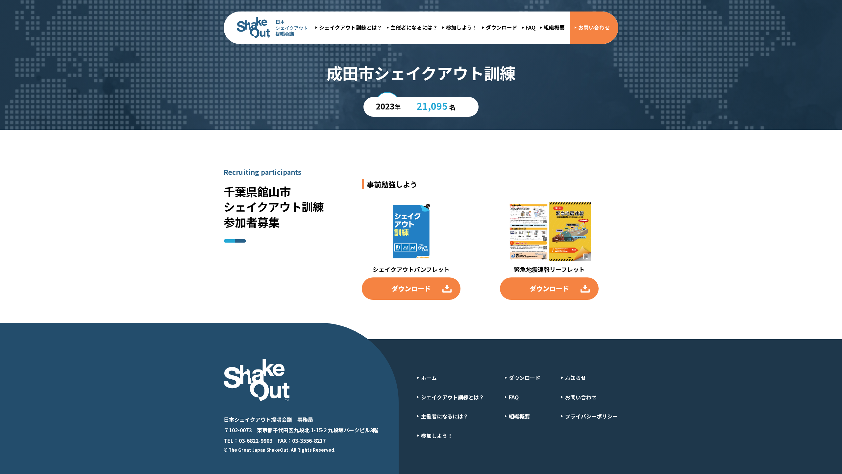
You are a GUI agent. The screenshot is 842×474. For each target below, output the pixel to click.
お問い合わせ (594, 27)
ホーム (429, 378)
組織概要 (554, 27)
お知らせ (575, 378)
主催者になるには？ (414, 27)
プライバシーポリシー (591, 416)
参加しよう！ (462, 27)
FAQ (530, 27)
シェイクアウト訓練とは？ (350, 27)
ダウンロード (501, 27)
